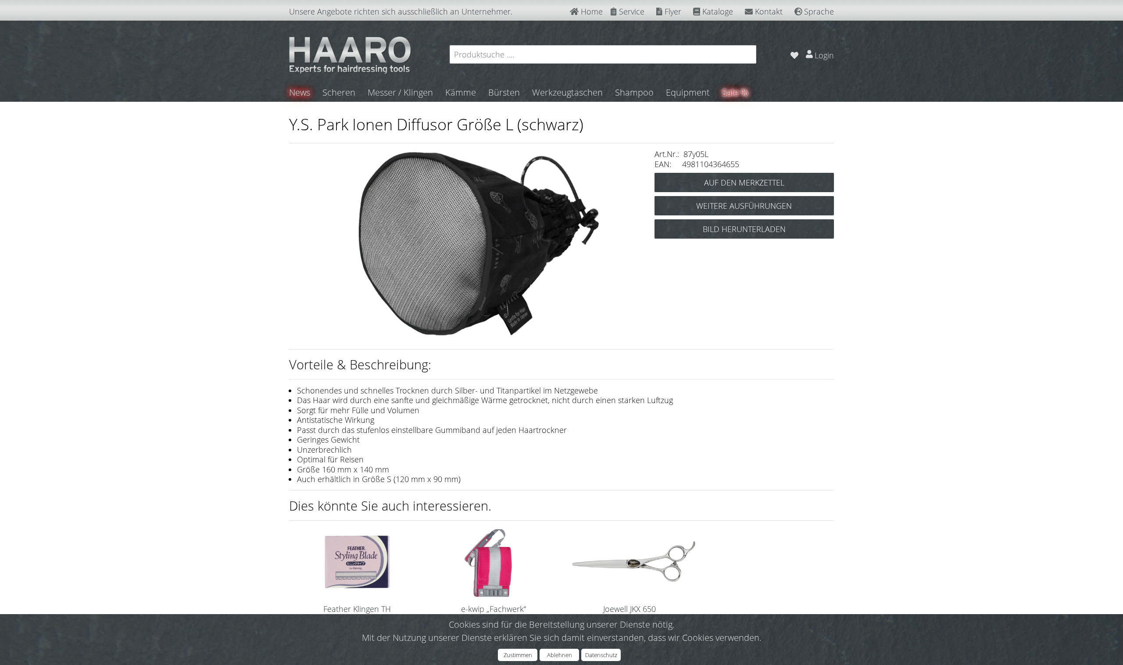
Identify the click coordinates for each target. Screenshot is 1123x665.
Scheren (338, 92)
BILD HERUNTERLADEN (744, 229)
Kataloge (716, 11)
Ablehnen (559, 655)
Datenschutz (601, 655)
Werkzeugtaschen (567, 92)
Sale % (735, 92)
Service (630, 11)
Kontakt (768, 11)
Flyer (671, 11)
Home (591, 11)
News (299, 92)
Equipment (688, 92)
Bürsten (504, 92)
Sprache (818, 11)
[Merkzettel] (794, 54)
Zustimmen (518, 655)
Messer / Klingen (400, 92)
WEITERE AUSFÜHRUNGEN (744, 205)
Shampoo (634, 92)
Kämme (460, 92)
